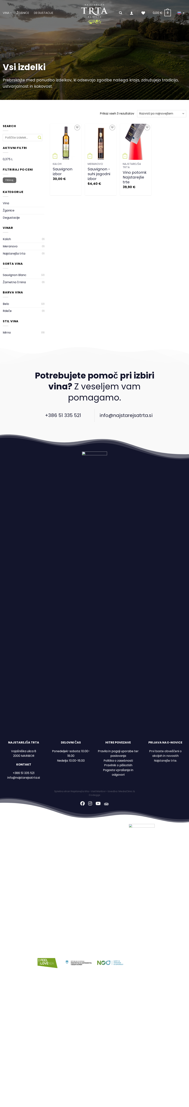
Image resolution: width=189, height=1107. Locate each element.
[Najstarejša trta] (94, 13)
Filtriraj (9, 180)
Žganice (23, 13)
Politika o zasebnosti (118, 760)
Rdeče (7, 311)
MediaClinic (125, 791)
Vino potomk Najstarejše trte (135, 177)
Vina (6, 13)
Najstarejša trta (14, 253)
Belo (6, 304)
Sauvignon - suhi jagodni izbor (99, 174)
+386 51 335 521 (63, 415)
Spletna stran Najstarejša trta (71, 791)
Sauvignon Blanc (14, 275)
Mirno (7, 332)
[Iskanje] (120, 12)
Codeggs (94, 795)
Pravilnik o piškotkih (118, 765)
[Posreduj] (39, 137)
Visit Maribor (98, 791)
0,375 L (8, 159)
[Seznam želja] (143, 13)
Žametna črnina (14, 282)
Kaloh (7, 239)
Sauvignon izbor (62, 171)
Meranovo (10, 246)
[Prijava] (131, 13)
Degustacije (44, 13)
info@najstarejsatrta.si (126, 415)
